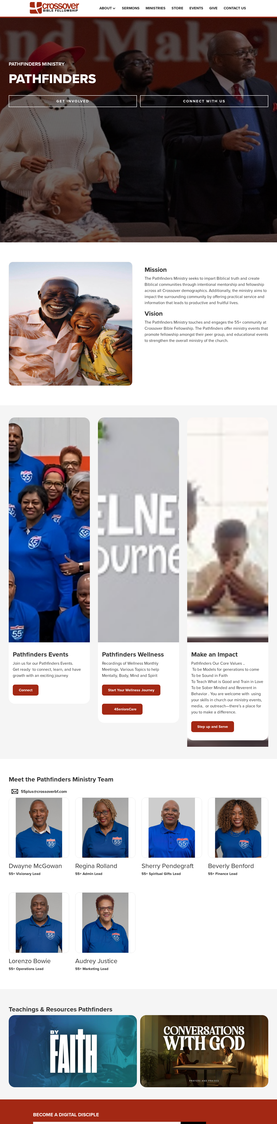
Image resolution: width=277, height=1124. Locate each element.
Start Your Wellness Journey (131, 690)
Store (177, 8)
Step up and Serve (212, 726)
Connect (25, 690)
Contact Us (235, 8)
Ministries (155, 8)
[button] (108, 8)
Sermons (131, 8)
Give (213, 8)
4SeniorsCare (122, 709)
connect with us (204, 101)
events (196, 8)
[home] (57, 8)
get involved (72, 101)
